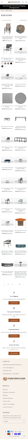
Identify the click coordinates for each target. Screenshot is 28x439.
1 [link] (4, 284)
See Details (14, 303)
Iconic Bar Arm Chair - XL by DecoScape (7, 209)
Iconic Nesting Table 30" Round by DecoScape (7, 189)
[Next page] (23, 284)
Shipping (5, 395)
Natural (5, 63)
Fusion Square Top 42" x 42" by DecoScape (7, 106)
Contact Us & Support (9, 404)
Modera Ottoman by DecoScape (7, 126)
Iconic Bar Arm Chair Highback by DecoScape (21, 189)
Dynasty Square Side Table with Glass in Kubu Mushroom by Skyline (21, 37)
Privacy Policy (6, 401)
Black (11, 63)
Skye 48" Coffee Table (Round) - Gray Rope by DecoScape (7, 272)
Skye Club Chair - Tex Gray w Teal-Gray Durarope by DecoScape (20, 210)
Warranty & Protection (9, 392)
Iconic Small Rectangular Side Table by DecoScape (20, 168)
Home (2, 10)
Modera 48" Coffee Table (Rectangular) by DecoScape (20, 127)
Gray (8, 63)
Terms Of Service (7, 407)
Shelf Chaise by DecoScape (20, 84)
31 (19, 284)
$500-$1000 (9, 10)
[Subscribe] (23, 421)
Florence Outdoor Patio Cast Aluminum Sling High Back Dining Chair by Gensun (7, 37)
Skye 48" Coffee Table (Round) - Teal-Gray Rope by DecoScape (20, 252)
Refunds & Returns (8, 398)
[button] (1, 2)
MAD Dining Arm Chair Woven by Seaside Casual (7, 59)
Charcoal (2, 66)
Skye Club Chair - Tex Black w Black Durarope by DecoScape (7, 252)
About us (5, 389)
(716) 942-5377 (14, 350)
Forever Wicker (16, 436)
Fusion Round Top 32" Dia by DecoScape (20, 106)
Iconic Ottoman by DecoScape (7, 167)
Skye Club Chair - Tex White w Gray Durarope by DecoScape (7, 231)
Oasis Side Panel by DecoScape (21, 230)
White (2, 63)
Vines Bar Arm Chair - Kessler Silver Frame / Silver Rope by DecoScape (7, 85)
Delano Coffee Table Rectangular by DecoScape (20, 148)
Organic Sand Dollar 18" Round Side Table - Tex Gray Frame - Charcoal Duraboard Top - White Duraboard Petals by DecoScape (20, 273)
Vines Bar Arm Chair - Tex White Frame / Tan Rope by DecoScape (20, 59)
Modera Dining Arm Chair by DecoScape (7, 148)
